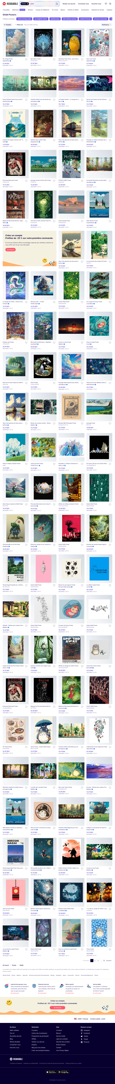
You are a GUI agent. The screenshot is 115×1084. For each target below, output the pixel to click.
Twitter (86, 1036)
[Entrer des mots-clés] (56, 3)
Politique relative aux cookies (73, 1063)
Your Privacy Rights (62, 1050)
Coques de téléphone (42, 10)
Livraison (59, 1030)
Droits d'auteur (61, 1045)
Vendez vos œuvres (38, 1042)
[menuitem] (6, 9)
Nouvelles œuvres (15, 1036)
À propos (35, 1030)
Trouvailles (6, 10)
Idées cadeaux (14, 1030)
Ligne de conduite (62, 1039)
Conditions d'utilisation (16, 1063)
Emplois (34, 1045)
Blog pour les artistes (38, 1047)
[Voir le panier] (110, 4)
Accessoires (85, 10)
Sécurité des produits (63, 1042)
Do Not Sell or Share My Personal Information (51, 1063)
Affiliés (34, 1039)
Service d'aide (60, 1036)
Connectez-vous (15, 1045)
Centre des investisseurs (39, 1033)
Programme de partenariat (40, 1036)
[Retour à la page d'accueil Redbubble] (10, 3)
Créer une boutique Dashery (41, 1050)
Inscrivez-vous (14, 1047)
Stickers (30, 10)
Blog (11, 1039)
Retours (58, 1033)
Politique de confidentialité (30, 1063)
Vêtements (18, 10)
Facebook (87, 1033)
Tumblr (86, 1039)
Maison (63, 10)
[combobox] (39, 3)
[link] (24, 18)
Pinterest (86, 1042)
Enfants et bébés (73, 10)
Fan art (12, 1033)
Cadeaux (109, 10)
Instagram (87, 1030)
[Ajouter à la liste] (26, 59)
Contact (58, 1047)
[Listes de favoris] (106, 4)
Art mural (55, 10)
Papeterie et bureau (98, 10)
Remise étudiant (15, 1042)
